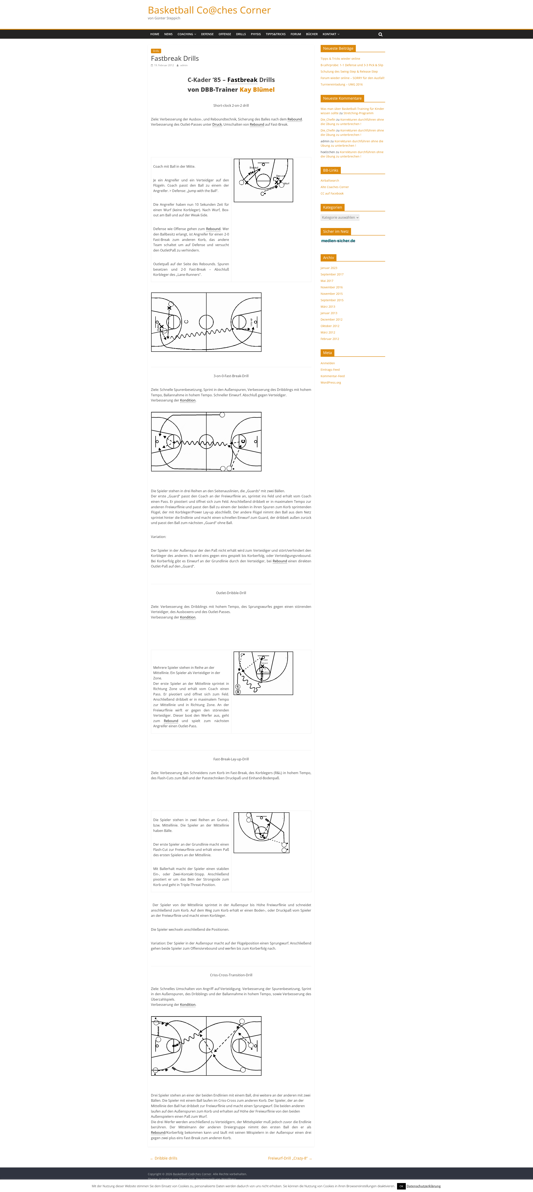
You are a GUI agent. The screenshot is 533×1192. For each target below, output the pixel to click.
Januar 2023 (329, 268)
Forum (296, 34)
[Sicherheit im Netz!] (338, 241)
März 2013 (328, 307)
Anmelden (328, 363)
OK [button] (401, 1186)
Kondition (188, 400)
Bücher (312, 34)
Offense (225, 34)
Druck (217, 124)
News (168, 34)
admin (184, 65)
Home (154, 34)
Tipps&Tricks (276, 34)
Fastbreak (242, 80)
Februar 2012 (330, 339)
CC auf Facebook (332, 193)
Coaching (185, 34)
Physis (256, 34)
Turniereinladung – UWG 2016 (342, 84)
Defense (207, 34)
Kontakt (329, 34)
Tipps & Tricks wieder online (340, 59)
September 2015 (332, 300)
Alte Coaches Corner (335, 187)
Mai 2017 (327, 281)
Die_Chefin (328, 119)
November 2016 (332, 287)
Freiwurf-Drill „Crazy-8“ (290, 1158)
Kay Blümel (257, 89)
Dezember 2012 (331, 319)
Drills (241, 34)
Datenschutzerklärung (424, 1186)
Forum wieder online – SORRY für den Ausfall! (353, 78)
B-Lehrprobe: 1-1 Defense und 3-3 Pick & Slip (352, 65)
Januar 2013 (329, 313)
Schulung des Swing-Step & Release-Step (349, 71)
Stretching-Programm (359, 113)
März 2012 (328, 332)
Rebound (295, 119)
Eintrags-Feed (330, 370)
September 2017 (332, 274)
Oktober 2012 (330, 326)
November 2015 (332, 294)
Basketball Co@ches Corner (209, 9)
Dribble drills (163, 1158)
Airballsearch (330, 180)
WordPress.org (331, 382)
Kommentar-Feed (333, 376)
